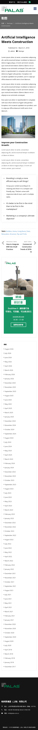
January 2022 (9, 569)
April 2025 (8, 408)
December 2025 (10, 383)
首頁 (2, 23)
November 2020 (10, 628)
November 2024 (10, 425)
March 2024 (9, 459)
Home (15, 231)
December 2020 (10, 624)
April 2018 (8, 650)
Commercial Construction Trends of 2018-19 (26, 248)
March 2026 (9, 370)
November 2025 (10, 387)
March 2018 (9, 654)
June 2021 (8, 599)
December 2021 (10, 573)
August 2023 (9, 489)
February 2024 (10, 463)
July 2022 (8, 544)
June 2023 (8, 497)
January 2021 (9, 620)
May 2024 (8, 451)
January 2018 (9, 662)
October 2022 (9, 531)
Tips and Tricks (22, 234)
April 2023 (8, 506)
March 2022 (9, 561)
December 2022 (10, 523)
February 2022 (10, 565)
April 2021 (8, 607)
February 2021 (10, 616)
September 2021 (10, 586)
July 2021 (8, 595)
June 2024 (8, 446)
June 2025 (8, 400)
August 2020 (9, 641)
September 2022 (10, 535)
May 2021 (8, 603)
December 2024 (10, 421)
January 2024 (9, 468)
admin (12, 51)
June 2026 (8, 357)
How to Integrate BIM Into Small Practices (12, 246)
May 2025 (8, 404)
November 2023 (10, 476)
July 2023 (8, 493)
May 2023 (8, 501)
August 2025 (9, 396)
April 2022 (8, 556)
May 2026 (8, 362)
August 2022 (9, 540)
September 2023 (10, 484)
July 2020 (8, 645)
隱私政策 (5, 727)
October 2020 (9, 633)
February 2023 (10, 514)
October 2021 (9, 582)
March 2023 (9, 510)
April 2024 (8, 455)
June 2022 (8, 548)
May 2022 (8, 552)
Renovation (5, 234)
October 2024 (9, 429)
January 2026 (9, 379)
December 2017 (10, 667)
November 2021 (10, 578)
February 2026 (10, 374)
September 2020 (10, 637)
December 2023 (10, 472)
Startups (10, 23)
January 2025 (9, 417)
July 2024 (8, 442)
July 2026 (8, 353)
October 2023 (9, 480)
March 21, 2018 (24, 48)
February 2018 (10, 658)
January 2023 (9, 518)
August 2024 (9, 438)
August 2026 (9, 349)
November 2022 (10, 527)
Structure (13, 234)
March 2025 (9, 412)
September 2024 (10, 434)
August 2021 (9, 590)
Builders (9, 231)
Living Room (21, 231)
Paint (28, 231)
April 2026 (8, 366)
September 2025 (10, 391)
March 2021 (9, 612)
